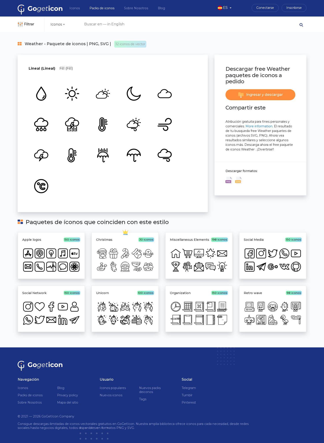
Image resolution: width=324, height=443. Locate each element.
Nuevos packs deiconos (150, 390)
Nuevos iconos (111, 395)
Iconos (75, 8)
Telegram (189, 388)
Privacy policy (67, 395)
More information (259, 126)
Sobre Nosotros (136, 8)
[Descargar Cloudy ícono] (102, 93)
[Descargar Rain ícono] (102, 154)
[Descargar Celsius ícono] (40, 185)
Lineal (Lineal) (42, 68)
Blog (161, 8)
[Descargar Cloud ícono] (164, 93)
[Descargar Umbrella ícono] (133, 154)
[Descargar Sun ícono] (71, 93)
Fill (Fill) (66, 68)
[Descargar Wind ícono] (164, 124)
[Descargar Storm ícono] (71, 124)
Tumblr (187, 395)
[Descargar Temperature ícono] (102, 124)
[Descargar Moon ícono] (133, 93)
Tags (142, 399)
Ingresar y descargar (264, 95)
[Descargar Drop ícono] (40, 93)
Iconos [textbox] (56, 24)
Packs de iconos (102, 8)
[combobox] (57, 24)
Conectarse (265, 8)
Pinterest (189, 402)
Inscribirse (294, 8)
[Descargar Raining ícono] (40, 124)
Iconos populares (113, 388)
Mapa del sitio (67, 402)
